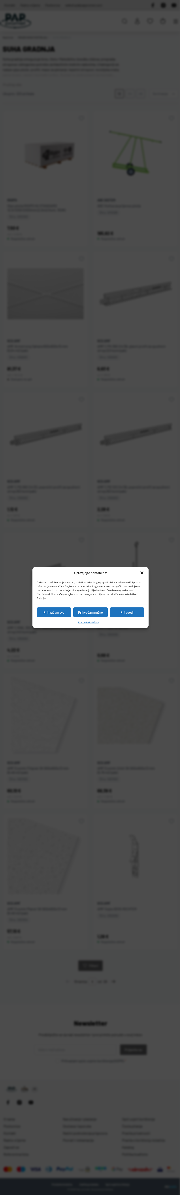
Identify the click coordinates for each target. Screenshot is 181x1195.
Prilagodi (127, 612)
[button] (142, 573)
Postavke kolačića (88, 622)
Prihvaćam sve (53, 612)
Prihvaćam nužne (90, 612)
